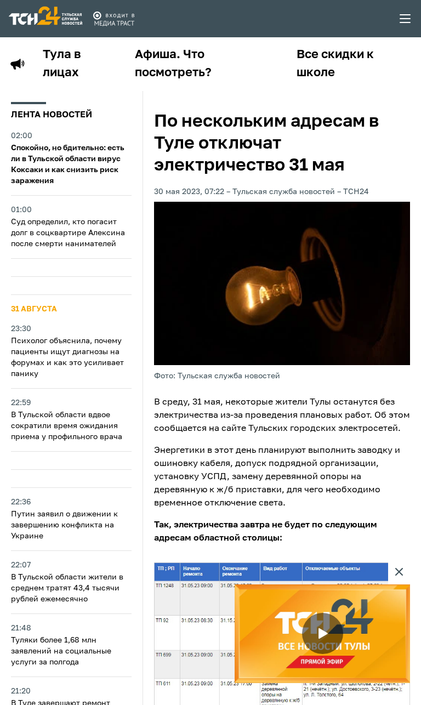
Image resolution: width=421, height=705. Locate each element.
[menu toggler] (405, 18)
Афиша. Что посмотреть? (173, 64)
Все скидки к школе (335, 64)
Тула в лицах (62, 64)
